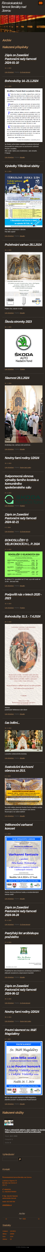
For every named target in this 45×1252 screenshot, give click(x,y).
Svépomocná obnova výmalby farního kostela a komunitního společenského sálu (22, 481)
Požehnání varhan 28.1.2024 (23, 244)
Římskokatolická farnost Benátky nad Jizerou (14, 6)
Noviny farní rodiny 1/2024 (22, 458)
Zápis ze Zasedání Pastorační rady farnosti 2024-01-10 (20, 58)
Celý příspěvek (9, 72)
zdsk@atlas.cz (7, 1205)
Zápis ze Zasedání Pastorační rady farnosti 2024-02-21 (20, 518)
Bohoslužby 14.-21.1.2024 (21, 81)
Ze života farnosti (25, 72)
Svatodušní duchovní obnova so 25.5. (19, 768)
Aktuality (22, 157)
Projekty (22, 369)
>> (38, 1218)
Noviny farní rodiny (25, 467)
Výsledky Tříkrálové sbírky (22, 166)
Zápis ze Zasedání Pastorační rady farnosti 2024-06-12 (20, 989)
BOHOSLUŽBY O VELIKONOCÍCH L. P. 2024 (22, 542)
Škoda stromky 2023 (18, 321)
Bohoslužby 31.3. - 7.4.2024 (22, 616)
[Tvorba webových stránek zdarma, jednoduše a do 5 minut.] (28, 1247)
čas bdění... (12, 722)
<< (6, 1218)
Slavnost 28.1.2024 (17, 378)
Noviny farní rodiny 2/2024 (22, 1011)
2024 (24, 1218)
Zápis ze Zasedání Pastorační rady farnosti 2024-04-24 (20, 911)
